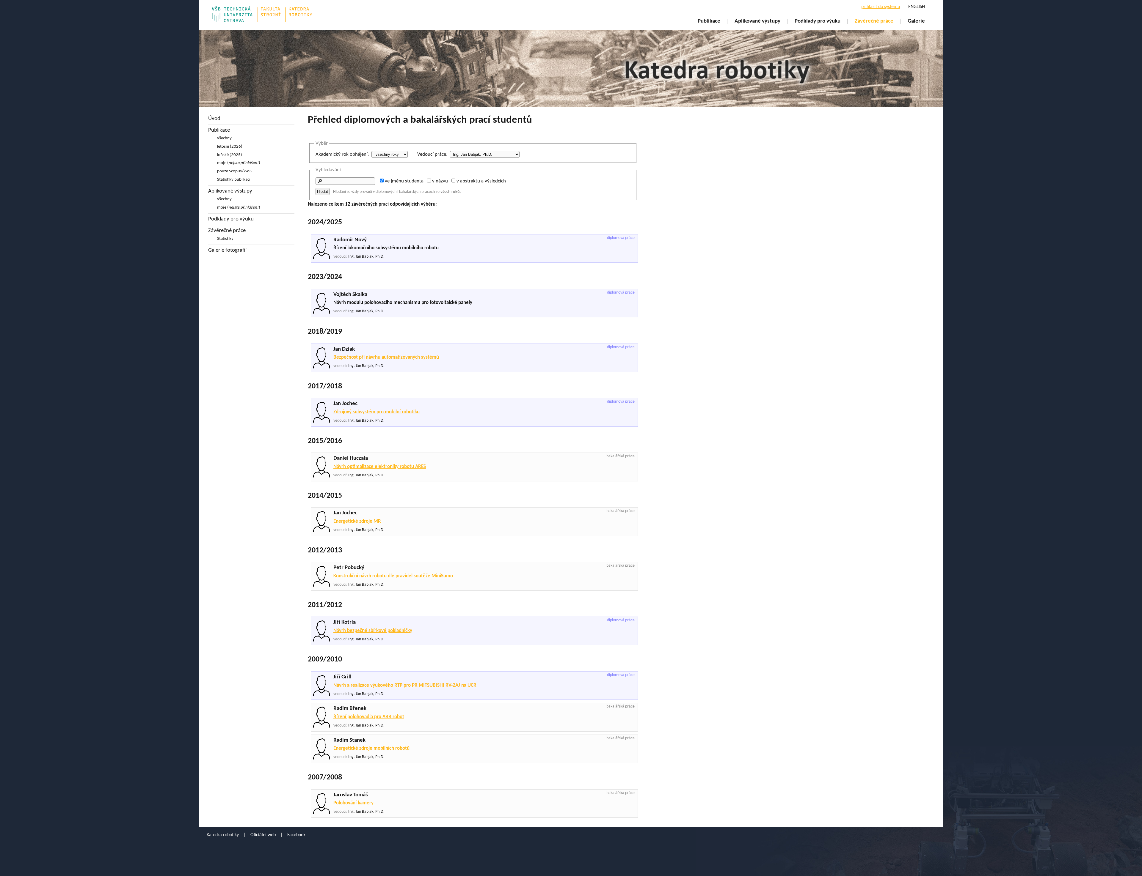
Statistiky (225, 239)
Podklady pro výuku (817, 21)
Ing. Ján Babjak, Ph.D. (366, 256)
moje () (238, 163)
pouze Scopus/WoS (234, 171)
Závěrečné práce (874, 21)
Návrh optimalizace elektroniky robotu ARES (379, 466)
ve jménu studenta (404, 181)
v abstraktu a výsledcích (481, 181)
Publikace (709, 21)
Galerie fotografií (227, 250)
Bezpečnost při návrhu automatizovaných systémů (386, 357)
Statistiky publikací (233, 179)
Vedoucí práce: (432, 154)
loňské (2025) (229, 155)
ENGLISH (916, 6)
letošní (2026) (229, 146)
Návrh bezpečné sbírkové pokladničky (372, 630)
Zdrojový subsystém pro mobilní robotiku (376, 412)
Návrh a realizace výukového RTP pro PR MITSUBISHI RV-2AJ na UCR (404, 685)
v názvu (440, 181)
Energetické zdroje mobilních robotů (371, 748)
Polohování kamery (353, 803)
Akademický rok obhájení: (342, 154)
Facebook (296, 835)
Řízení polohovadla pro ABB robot (368, 716)
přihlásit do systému (880, 6)
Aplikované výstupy (757, 21)
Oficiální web (263, 835)
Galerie (916, 21)
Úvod (214, 119)
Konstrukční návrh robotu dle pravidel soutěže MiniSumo (393, 576)
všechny (224, 138)
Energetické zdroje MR (357, 521)
